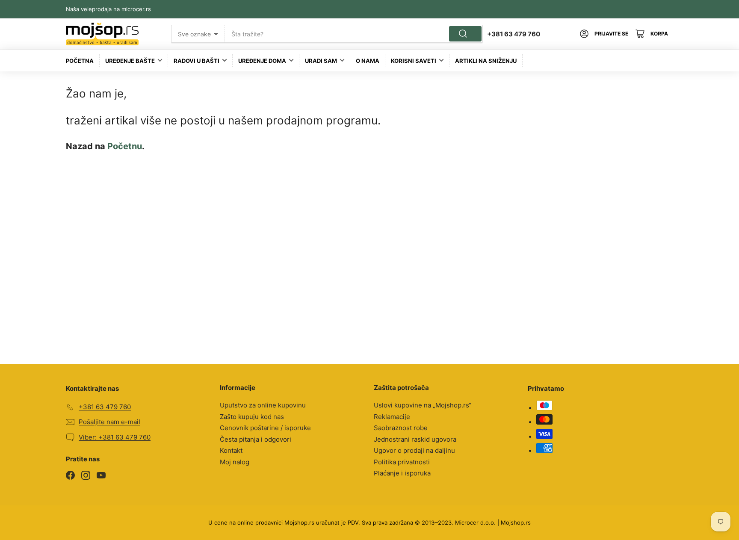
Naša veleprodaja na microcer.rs (108, 9)
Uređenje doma (262, 60)
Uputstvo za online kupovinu (263, 405)
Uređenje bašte (130, 60)
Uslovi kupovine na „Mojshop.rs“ (422, 405)
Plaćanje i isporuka (402, 473)
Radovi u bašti (196, 60)
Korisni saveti (413, 60)
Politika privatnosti (402, 462)
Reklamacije (392, 417)
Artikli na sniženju (486, 60)
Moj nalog (234, 462)
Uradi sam (321, 60)
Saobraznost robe (401, 428)
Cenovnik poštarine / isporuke (265, 428)
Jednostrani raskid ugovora (415, 439)
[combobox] (354, 34)
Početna (80, 60)
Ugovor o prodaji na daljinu (414, 450)
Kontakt (231, 450)
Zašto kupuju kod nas (252, 417)
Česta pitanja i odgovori (255, 439)
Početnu (124, 146)
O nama (367, 60)
